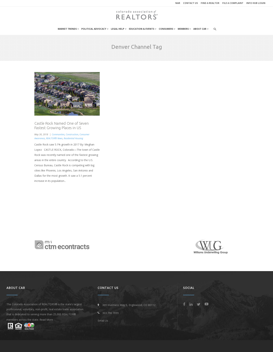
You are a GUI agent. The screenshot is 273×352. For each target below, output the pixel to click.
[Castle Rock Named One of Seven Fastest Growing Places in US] (67, 94)
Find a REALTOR (210, 3)
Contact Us (190, 3)
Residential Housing (73, 138)
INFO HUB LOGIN (255, 3)
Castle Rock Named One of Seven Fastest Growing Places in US (61, 125)
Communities (58, 134)
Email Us (103, 320)
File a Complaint (232, 3)
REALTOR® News (54, 138)
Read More (46, 319)
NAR (177, 3)
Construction (72, 134)
